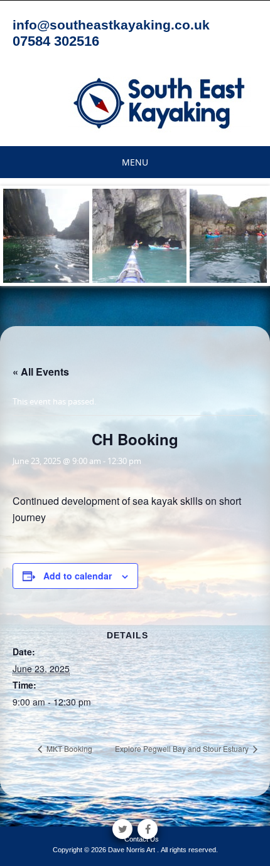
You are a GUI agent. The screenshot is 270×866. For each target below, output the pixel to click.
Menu (135, 162)
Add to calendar (77, 575)
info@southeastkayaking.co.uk (111, 25)
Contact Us (141, 839)
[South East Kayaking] (159, 102)
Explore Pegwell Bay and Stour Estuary (183, 748)
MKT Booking (68, 748)
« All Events (41, 371)
